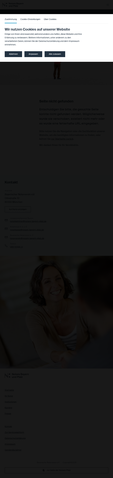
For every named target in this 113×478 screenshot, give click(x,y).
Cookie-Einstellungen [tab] (30, 19)
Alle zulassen (55, 54)
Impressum (74, 41)
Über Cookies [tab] (50, 19)
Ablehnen (13, 54)
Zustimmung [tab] (11, 19)
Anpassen (33, 54)
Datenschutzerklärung (49, 41)
